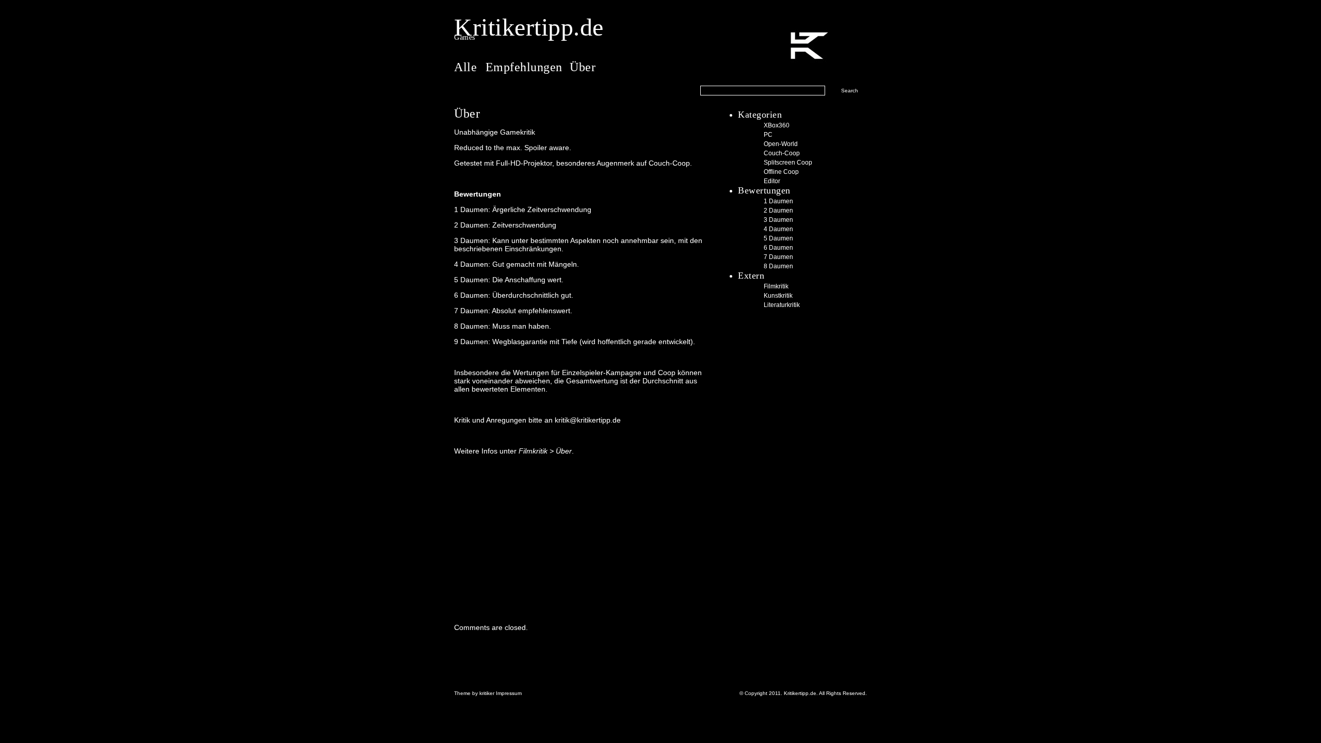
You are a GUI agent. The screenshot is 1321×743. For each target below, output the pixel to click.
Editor (772, 181)
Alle (467, 67)
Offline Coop (781, 171)
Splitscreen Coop (788, 162)
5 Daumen (778, 238)
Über (582, 67)
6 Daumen (778, 247)
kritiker (486, 693)
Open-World (781, 144)
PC (768, 134)
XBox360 (777, 125)
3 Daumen (778, 219)
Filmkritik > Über (545, 451)
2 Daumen (778, 210)
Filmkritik (776, 286)
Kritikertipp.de (529, 27)
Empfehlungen (524, 67)
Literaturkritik (782, 305)
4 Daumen (778, 229)
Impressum (508, 693)
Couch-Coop (782, 153)
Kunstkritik (778, 295)
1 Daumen (778, 201)
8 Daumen (778, 266)
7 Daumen (778, 257)
